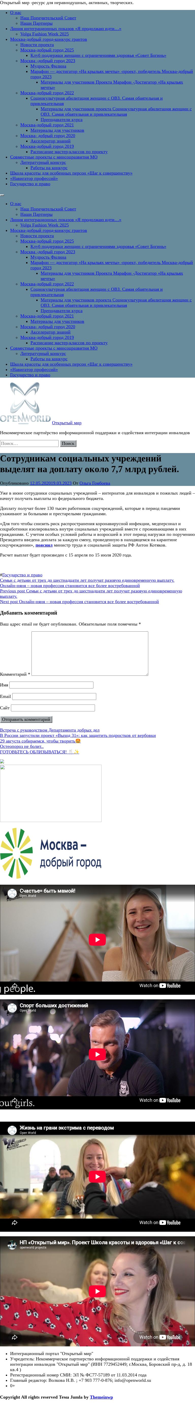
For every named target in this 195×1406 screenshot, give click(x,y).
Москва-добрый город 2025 (47, 49)
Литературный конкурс (43, 162)
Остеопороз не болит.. (22, 746)
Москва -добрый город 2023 (47, 60)
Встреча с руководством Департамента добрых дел (50, 730)
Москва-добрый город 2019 (47, 146)
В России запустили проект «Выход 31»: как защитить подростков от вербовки (78, 735)
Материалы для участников (57, 130)
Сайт (5, 707)
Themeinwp (101, 1397)
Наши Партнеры (36, 23)
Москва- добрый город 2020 (47, 135)
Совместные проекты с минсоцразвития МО (54, 157)
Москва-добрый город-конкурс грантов (48, 39)
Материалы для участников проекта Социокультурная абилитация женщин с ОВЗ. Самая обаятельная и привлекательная (116, 111)
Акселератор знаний (50, 140)
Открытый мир (67, 422)
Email (5, 696)
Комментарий (15, 674)
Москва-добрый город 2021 (47, 124)
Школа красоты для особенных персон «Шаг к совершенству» (71, 173)
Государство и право (30, 183)
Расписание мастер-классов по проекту (69, 151)
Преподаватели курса (62, 119)
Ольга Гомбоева (94, 483)
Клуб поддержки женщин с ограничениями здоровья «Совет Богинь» (98, 55)
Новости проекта (37, 44)
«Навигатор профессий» (34, 178)
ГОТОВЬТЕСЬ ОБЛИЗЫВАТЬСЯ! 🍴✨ (39, 751)
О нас (15, 12)
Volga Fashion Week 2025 (44, 33)
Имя (4, 684)
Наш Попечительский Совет (48, 17)
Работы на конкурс (49, 167)
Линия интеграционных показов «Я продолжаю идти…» (65, 28)
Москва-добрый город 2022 (47, 92)
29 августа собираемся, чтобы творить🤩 (40, 741)
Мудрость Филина (48, 66)
